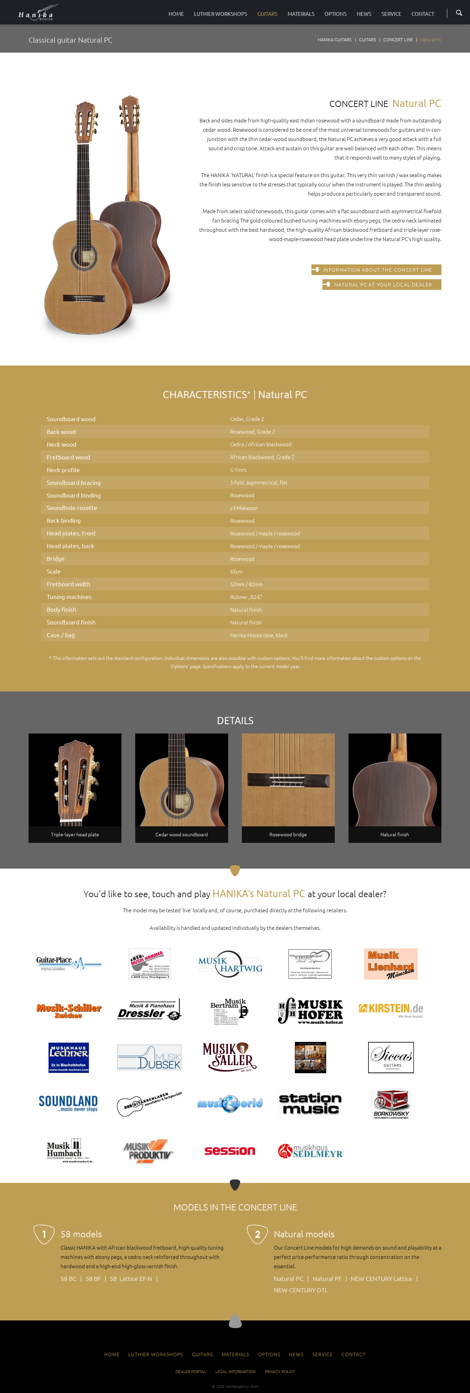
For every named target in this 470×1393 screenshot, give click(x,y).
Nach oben (235, 1321)
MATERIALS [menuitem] (235, 1354)
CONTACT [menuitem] (354, 1354)
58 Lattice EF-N (131, 1278)
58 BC (68, 1278)
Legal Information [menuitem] (235, 1371)
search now (457, 12)
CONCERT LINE (398, 39)
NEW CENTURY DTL (301, 1290)
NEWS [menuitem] (296, 1354)
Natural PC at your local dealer (383, 284)
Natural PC (288, 1278)
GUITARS (367, 39)
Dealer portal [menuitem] (190, 1371)
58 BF (93, 1278)
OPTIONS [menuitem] (269, 1354)
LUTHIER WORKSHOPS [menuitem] (155, 1354)
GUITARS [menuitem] (202, 1354)
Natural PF (327, 1278)
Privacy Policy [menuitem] (280, 1371)
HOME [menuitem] (112, 1354)
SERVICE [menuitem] (322, 1354)
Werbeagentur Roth (241, 1386)
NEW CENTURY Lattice (381, 1278)
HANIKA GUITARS (335, 39)
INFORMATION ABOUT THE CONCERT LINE (377, 269)
